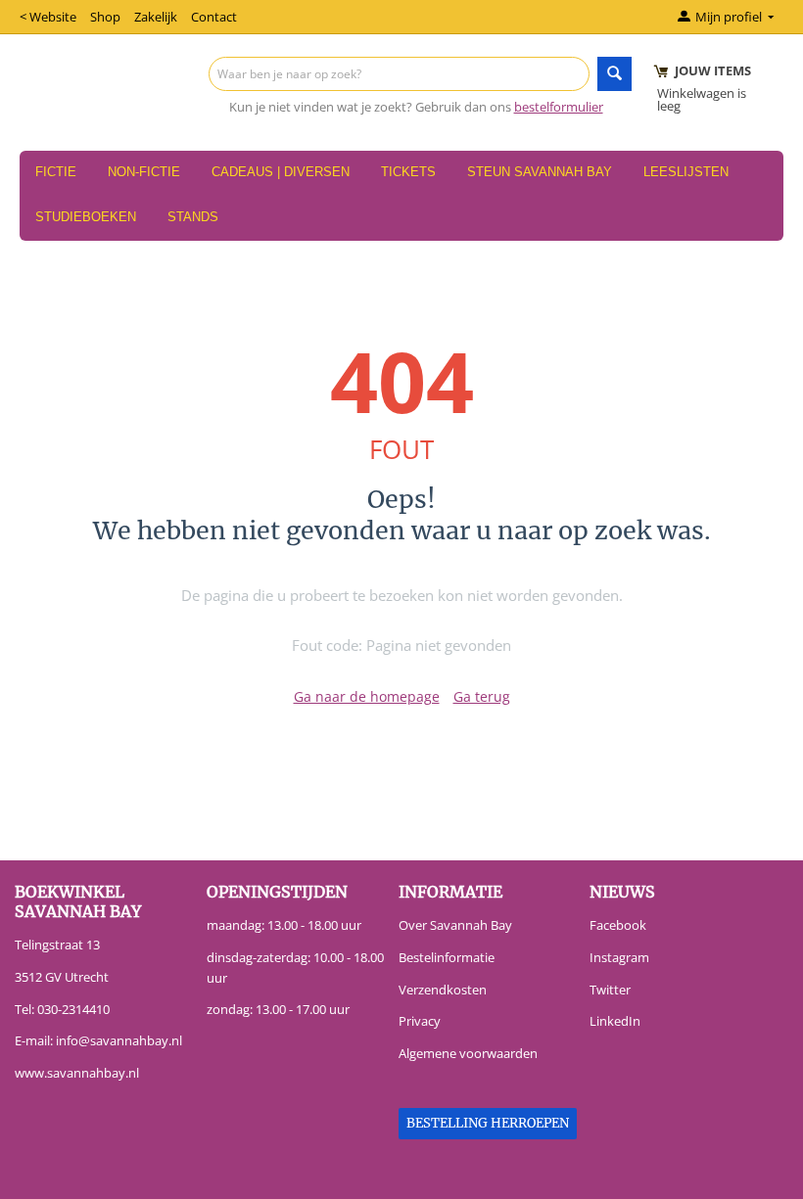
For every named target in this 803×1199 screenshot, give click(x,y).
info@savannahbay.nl (119, 1040)
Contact (214, 16)
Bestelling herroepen (487, 1123)
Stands (192, 216)
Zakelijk (155, 16)
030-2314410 (73, 1009)
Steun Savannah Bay (539, 171)
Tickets (408, 171)
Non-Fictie (144, 171)
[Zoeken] (614, 74)
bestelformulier (558, 106)
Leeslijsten (686, 171)
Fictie (55, 171)
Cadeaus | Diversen (281, 171)
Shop (105, 16)
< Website (48, 16)
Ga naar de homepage (367, 696)
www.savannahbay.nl (77, 1073)
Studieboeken (85, 216)
